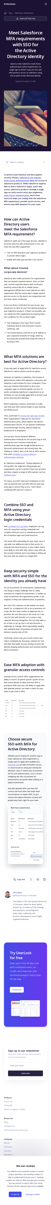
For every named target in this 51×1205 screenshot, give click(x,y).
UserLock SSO (13, 765)
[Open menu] (46, 4)
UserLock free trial (27, 18)
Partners (8, 1146)
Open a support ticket (14, 1109)
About (7, 1143)
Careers (8, 1150)
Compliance (9, 1126)
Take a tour (24, 840)
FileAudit (8, 1105)
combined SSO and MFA (18, 526)
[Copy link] (2, 219)
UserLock (8, 1101)
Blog (10, 13)
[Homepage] (9, 4)
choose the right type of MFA (32, 416)
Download (17, 990)
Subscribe (25, 1073)
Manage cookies (33, 1194)
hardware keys (10, 475)
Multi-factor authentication (24, 13)
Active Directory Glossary (16, 1130)
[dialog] (25, 1180)
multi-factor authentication (16, 195)
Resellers (8, 1154)
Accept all (15, 1194)
